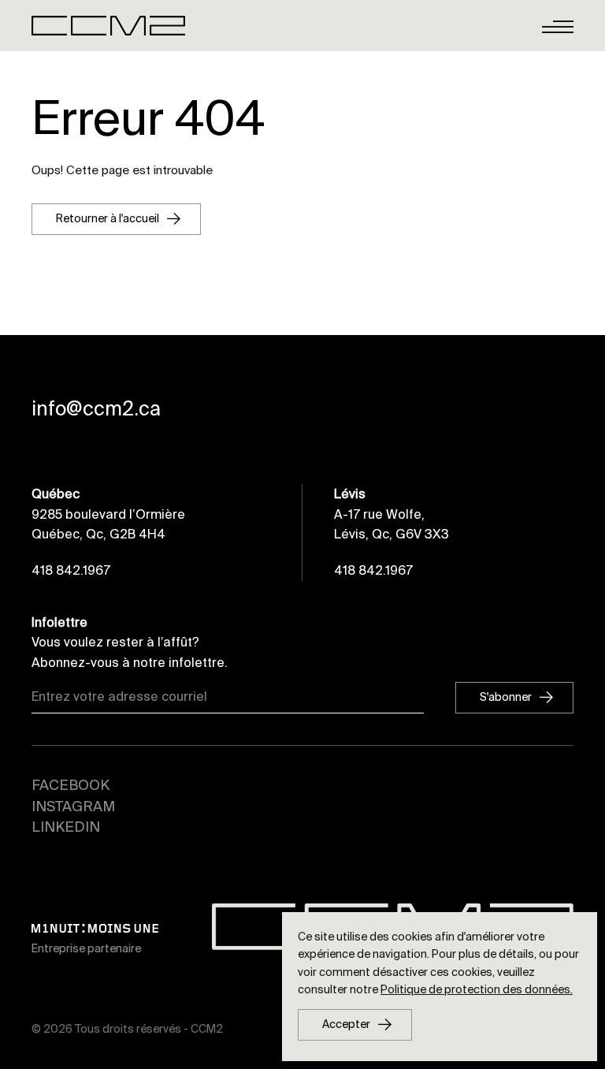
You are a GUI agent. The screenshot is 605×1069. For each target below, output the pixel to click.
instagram (73, 806)
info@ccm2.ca (96, 409)
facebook (70, 785)
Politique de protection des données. (476, 989)
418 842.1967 (71, 570)
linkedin (66, 827)
